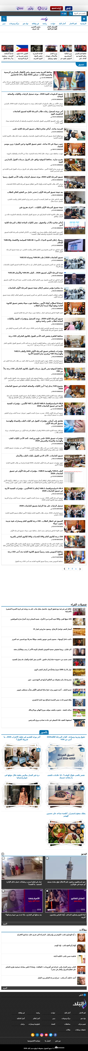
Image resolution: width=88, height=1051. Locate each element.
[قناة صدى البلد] (68, 8)
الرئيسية (83, 23)
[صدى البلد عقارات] (30, 8)
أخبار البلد (62, 23)
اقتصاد (53, 1024)
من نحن (58, 1041)
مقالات (68, 1030)
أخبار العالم (36, 1018)
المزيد (5, 924)
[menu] (84, 18)
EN (64, 14)
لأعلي (81, 995)
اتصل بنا (47, 1041)
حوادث (53, 23)
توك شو (25, 23)
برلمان (23, 1024)
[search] (4, 18)
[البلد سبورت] (56, 8)
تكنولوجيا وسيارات (34, 1024)
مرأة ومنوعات (14, 23)
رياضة (45, 23)
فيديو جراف (82, 1024)
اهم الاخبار (73, 23)
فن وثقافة (35, 23)
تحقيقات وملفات (80, 1030)
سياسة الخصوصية (33, 1041)
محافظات (67, 1024)
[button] (84, 48)
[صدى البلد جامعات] (42, 8)
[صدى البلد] (44, 18)
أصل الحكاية (21, 1018)
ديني (3, 23)
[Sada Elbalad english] (20, 8)
